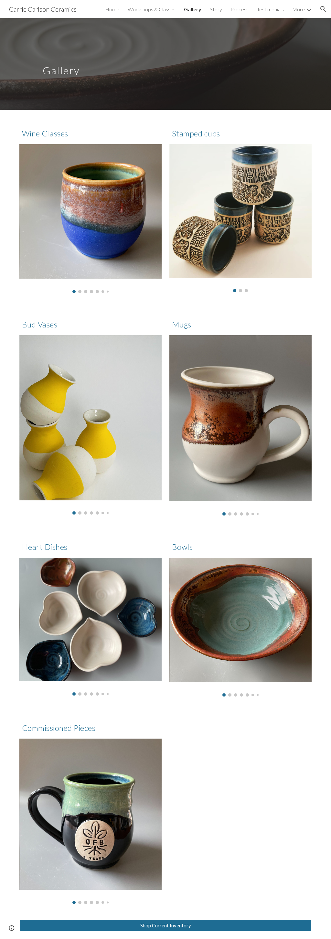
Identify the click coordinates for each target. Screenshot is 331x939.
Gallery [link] (192, 9)
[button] (323, 9)
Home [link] (112, 9)
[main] (140, 64)
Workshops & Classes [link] (152, 9)
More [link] (298, 9)
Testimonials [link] (270, 9)
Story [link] (216, 9)
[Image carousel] (90, 218)
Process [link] (239, 9)
